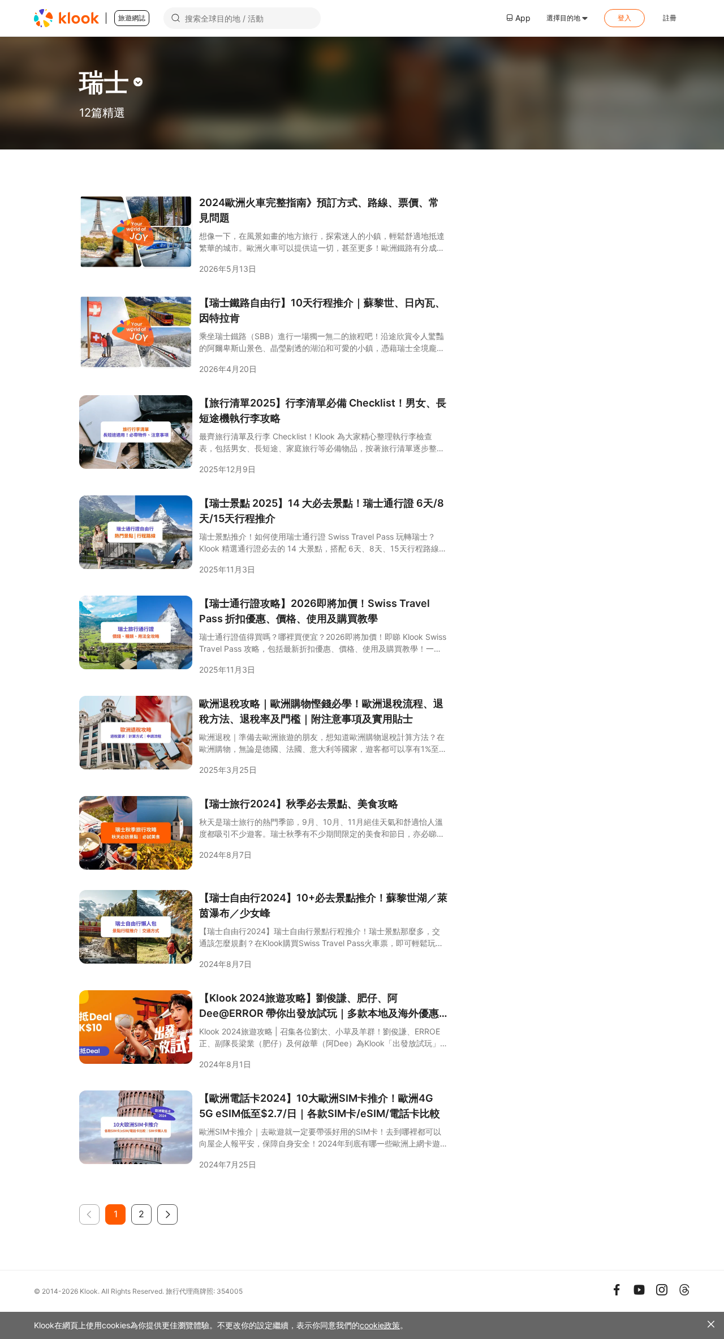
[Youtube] (639, 1289)
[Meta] (616, 1289)
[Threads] (684, 1289)
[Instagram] (661, 1289)
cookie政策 (380, 1325)
